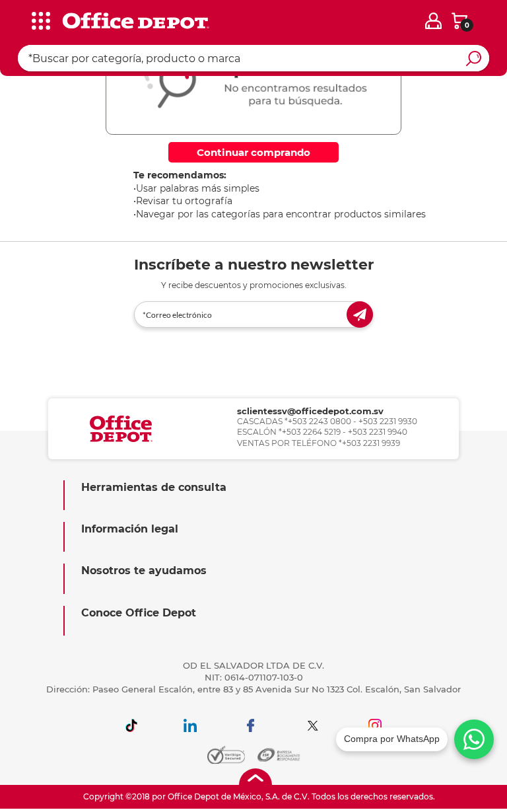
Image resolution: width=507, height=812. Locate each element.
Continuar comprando (253, 152)
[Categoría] (20, 19)
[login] (433, 21)
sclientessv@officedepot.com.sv (310, 411)
